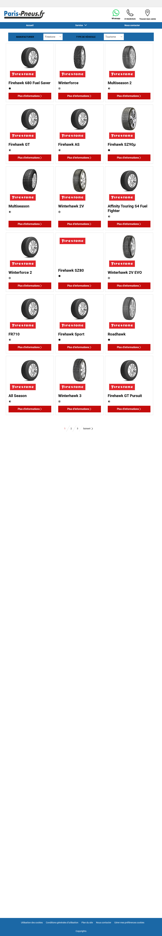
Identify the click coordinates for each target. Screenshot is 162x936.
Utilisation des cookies (32, 922)
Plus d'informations (29, 95)
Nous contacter (103, 922)
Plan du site (87, 922)
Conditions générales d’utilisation (62, 922)
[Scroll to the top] (153, 929)
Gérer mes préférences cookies (129, 922)
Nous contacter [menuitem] (132, 25)
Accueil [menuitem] (30, 25)
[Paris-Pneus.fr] (24, 15)
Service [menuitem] (79, 25)
